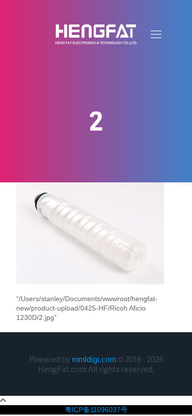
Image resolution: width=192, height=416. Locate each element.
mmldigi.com (94, 359)
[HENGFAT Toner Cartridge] (96, 34)
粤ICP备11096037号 (96, 410)
